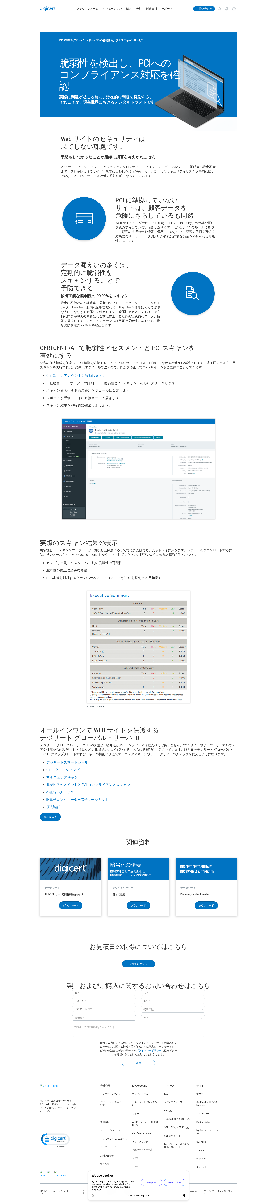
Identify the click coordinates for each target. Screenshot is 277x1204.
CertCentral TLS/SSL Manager (207, 1104)
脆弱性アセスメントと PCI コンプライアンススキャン (88, 785)
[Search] (219, 9)
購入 (129, 8)
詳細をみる (50, 816)
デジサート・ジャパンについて (113, 1104)
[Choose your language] (226, 9)
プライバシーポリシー (149, 1050)
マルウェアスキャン (62, 777)
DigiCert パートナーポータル (209, 1132)
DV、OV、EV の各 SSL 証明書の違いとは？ (177, 1146)
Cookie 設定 (192, 1192)
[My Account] (234, 9)
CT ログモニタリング (63, 770)
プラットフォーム (87, 8)
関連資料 (151, 8)
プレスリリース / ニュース (113, 1138)
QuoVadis (201, 1141)
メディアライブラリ (174, 1102)
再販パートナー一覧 (142, 1149)
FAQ (166, 1093)
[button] (55, 1139)
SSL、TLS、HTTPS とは (176, 1127)
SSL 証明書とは (172, 1135)
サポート (167, 8)
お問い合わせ (204, 8)
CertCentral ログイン (143, 1133)
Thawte (200, 1150)
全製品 (135, 1158)
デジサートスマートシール (67, 762)
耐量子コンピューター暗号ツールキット (77, 800)
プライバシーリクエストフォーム (219, 1192)
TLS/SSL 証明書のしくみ (177, 1119)
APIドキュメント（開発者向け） (145, 1123)
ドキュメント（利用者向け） (144, 1104)
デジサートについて (110, 1093)
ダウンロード (70, 905)
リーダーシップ (108, 1147)
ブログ (103, 1113)
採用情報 (104, 1122)
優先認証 (53, 807)
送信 (138, 1063)
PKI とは (168, 1110)
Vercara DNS (202, 1113)
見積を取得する (138, 963)
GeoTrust (201, 1167)
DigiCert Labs (203, 1122)
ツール (135, 1166)
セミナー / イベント (110, 1130)
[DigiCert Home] (48, 8)
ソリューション (112, 8)
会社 (139, 8)
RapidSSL (201, 1158)
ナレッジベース (140, 1093)
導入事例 (104, 1164)
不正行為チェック (60, 792)
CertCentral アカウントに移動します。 (76, 376)
